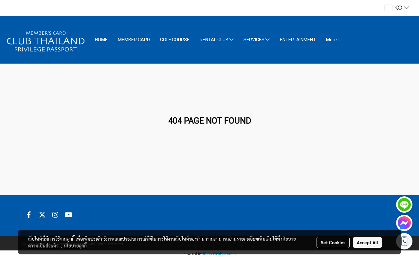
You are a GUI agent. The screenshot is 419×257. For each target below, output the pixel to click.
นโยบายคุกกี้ (75, 245)
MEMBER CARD (134, 39)
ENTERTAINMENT (298, 39)
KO (398, 7)
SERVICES (254, 39)
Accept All (367, 242)
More (332, 39)
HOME (101, 39)
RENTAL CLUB (214, 39)
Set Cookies (333, 242)
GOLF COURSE (175, 39)
